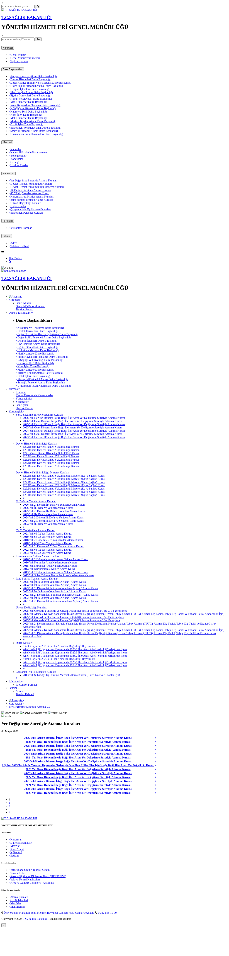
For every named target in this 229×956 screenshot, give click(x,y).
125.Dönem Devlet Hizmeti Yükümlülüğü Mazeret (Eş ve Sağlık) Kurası (64, 488)
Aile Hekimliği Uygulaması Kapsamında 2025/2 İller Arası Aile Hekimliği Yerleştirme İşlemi (75, 655)
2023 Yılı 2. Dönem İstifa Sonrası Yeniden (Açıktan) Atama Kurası (60, 588)
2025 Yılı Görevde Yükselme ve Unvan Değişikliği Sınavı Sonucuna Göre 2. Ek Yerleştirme (75, 610)
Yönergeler (16, 158)
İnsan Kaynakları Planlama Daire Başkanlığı (35, 105)
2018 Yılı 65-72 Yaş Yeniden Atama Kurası (47, 543)
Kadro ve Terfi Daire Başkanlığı (28, 111)
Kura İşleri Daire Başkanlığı (26, 114)
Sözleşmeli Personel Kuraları (26, 212)
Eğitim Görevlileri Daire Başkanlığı (30, 95)
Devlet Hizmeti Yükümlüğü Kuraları (31, 183)
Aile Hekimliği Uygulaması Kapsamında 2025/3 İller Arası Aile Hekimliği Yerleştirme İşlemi (75, 652)
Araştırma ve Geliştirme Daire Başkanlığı (33, 76)
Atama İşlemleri (19, 896)
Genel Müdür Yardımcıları (25, 57)
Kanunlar (15, 149)
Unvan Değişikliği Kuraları (25, 202)
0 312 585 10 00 (107, 912)
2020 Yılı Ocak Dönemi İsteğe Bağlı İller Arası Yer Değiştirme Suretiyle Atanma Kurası (78, 792)
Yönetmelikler (18, 155)
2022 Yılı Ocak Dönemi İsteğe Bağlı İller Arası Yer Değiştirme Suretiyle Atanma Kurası (78, 777)
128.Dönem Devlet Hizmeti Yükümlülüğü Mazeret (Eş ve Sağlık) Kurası (64, 478)
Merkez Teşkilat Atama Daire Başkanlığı (33, 121)
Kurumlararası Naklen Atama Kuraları (31, 196)
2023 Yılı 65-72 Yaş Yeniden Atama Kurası (47, 552)
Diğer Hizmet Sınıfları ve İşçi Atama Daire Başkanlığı (40, 82)
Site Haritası (15, 258)
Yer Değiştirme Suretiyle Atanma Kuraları (33, 180)
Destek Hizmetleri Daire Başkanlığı (30, 79)
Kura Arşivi (8, 173)
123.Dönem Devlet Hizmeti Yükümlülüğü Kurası (51, 466)
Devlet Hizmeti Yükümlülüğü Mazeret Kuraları (37, 186)
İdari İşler (15, 903)
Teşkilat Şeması (19, 61)
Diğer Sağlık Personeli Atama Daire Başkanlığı (37, 85)
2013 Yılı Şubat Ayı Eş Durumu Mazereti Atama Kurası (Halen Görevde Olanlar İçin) (71, 675)
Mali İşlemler (17, 906)
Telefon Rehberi (19, 246)
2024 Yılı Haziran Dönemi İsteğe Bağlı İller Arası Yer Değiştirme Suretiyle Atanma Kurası (74, 430)
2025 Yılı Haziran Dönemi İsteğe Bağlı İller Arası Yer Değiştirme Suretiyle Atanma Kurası (74, 424)
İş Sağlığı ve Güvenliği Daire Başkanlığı (33, 108)
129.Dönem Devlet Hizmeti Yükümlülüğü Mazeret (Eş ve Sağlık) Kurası (64, 475)
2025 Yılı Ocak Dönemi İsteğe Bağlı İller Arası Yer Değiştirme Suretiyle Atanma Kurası (72, 427)
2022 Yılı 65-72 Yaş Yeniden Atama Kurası (47, 549)
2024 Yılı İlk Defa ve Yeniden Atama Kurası (48, 523)
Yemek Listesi (18, 873)
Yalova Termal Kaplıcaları (25, 879)
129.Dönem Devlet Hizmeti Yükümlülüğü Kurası (51, 446)
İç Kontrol (8, 220)
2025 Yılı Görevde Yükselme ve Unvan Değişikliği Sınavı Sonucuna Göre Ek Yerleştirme (73, 617)
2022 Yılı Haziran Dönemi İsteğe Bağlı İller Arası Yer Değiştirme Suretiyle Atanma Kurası (78, 773)
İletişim (6, 236)
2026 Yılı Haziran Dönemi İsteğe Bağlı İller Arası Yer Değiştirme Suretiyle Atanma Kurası (74, 417)
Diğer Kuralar (18, 206)
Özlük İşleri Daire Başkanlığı (26, 124)
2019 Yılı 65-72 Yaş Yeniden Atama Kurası (47, 536)
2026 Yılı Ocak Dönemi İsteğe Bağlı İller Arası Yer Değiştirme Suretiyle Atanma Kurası (72, 421)
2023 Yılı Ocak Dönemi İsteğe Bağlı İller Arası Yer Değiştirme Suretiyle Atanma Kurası (78, 769)
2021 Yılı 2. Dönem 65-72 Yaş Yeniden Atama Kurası (53, 546)
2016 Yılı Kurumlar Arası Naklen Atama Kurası (50, 562)
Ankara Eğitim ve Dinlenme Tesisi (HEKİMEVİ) (38, 876)
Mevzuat (7, 142)
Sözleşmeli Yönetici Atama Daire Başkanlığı (35, 127)
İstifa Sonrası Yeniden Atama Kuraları (31, 199)
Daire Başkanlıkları (13, 69)
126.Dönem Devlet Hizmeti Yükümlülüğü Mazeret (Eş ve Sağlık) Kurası (64, 485)
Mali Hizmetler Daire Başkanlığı (28, 117)
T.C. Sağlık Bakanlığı (35, 918)
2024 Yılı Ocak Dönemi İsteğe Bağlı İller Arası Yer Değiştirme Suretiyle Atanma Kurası (72, 433)
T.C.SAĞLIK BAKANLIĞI (26, 17)
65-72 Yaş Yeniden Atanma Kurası (29, 193)
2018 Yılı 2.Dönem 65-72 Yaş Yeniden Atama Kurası (53, 539)
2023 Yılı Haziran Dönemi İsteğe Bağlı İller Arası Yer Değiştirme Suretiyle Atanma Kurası (74, 437)
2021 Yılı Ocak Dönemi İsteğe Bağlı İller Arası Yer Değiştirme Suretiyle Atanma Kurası (78, 785)
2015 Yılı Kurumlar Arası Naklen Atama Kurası (50, 565)
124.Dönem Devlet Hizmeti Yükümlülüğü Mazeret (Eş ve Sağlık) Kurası (64, 491)
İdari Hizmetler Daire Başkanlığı (28, 101)
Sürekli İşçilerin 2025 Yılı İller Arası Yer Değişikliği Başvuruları (59, 658)
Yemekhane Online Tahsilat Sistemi (30, 869)
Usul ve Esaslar (19, 165)
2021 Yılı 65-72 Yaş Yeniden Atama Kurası (47, 533)
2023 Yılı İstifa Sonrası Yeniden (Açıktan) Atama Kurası (54, 591)
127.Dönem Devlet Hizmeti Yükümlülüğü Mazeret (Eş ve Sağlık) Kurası (64, 482)
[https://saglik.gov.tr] (13, 270)
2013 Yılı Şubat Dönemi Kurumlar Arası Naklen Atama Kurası (58, 575)
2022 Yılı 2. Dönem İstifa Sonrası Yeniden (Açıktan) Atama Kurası (60, 594)
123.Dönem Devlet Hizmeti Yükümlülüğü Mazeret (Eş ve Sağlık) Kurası (64, 494)
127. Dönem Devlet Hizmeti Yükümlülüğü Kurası (51, 453)
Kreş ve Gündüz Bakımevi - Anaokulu (32, 882)
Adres (13, 242)
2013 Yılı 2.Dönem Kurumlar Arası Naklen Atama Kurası (55, 572)
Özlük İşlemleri (19, 900)
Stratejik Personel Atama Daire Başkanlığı (34, 130)
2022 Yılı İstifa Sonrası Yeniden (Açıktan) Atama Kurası (54, 597)
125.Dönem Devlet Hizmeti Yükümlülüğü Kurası (51, 459)
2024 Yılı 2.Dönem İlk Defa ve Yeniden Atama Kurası (53, 520)
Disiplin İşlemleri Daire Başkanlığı (29, 89)
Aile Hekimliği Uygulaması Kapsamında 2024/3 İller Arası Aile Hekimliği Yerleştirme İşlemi (75, 665)
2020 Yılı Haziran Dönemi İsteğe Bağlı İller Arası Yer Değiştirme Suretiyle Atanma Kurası (78, 788)
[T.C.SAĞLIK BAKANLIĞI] (19, 9)
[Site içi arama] (10, 261)
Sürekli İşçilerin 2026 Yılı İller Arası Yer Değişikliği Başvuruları (59, 646)
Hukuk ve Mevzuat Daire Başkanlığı (31, 98)
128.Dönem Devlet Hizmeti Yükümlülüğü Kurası (51, 449)
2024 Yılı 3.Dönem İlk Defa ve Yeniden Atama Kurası (53, 517)
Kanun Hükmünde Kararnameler (29, 152)
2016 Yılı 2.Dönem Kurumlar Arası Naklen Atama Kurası (55, 559)
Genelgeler (16, 162)
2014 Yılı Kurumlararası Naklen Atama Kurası (49, 568)
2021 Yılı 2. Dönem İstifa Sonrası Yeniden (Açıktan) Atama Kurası (60, 601)
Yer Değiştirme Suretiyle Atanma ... (29, 706)
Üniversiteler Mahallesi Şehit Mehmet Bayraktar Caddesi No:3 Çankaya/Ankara (49, 912)
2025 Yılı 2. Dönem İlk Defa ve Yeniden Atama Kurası (54, 511)
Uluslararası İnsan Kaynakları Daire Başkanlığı (37, 134)
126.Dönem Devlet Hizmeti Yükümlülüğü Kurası (51, 456)
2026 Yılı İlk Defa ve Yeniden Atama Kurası (48, 507)
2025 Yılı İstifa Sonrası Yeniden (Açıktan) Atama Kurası (54, 581)
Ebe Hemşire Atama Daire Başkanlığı (31, 92)
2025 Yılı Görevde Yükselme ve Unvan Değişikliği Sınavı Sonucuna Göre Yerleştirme (71, 620)
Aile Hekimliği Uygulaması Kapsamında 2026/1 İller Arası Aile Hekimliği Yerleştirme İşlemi (75, 649)
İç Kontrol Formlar (21, 227)
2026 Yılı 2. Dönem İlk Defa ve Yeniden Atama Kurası (54, 504)
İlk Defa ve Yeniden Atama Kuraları (30, 190)
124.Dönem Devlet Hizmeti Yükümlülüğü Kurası (51, 462)
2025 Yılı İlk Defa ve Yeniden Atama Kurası (48, 514)
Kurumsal (8, 47)
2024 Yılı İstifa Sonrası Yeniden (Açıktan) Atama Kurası (54, 584)
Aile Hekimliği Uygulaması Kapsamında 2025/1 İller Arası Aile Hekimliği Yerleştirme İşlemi (75, 662)
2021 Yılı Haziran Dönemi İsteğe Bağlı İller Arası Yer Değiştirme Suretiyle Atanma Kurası (78, 781)
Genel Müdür (18, 54)
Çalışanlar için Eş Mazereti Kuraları (30, 209)
